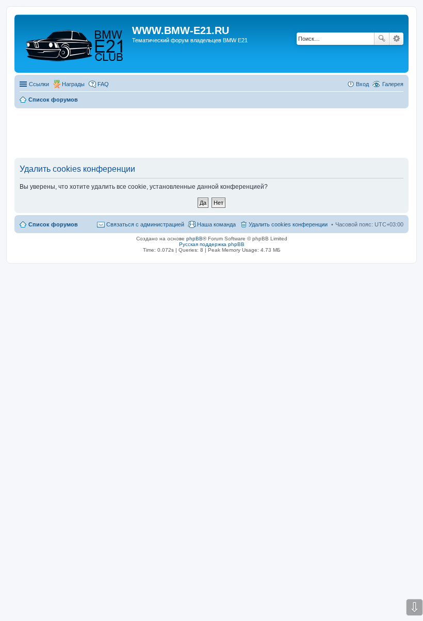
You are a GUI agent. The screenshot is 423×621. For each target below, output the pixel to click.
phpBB (194, 238)
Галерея (392, 84)
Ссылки (39, 84)
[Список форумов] (74, 43)
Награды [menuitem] (73, 84)
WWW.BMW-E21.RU (180, 30)
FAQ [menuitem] (103, 84)
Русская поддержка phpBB (212, 244)
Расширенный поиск (396, 38)
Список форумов (53, 224)
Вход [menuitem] (362, 84)
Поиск (381, 38)
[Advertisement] (211, 133)
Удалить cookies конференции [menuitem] (288, 224)
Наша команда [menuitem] (216, 224)
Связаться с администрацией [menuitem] (145, 224)
